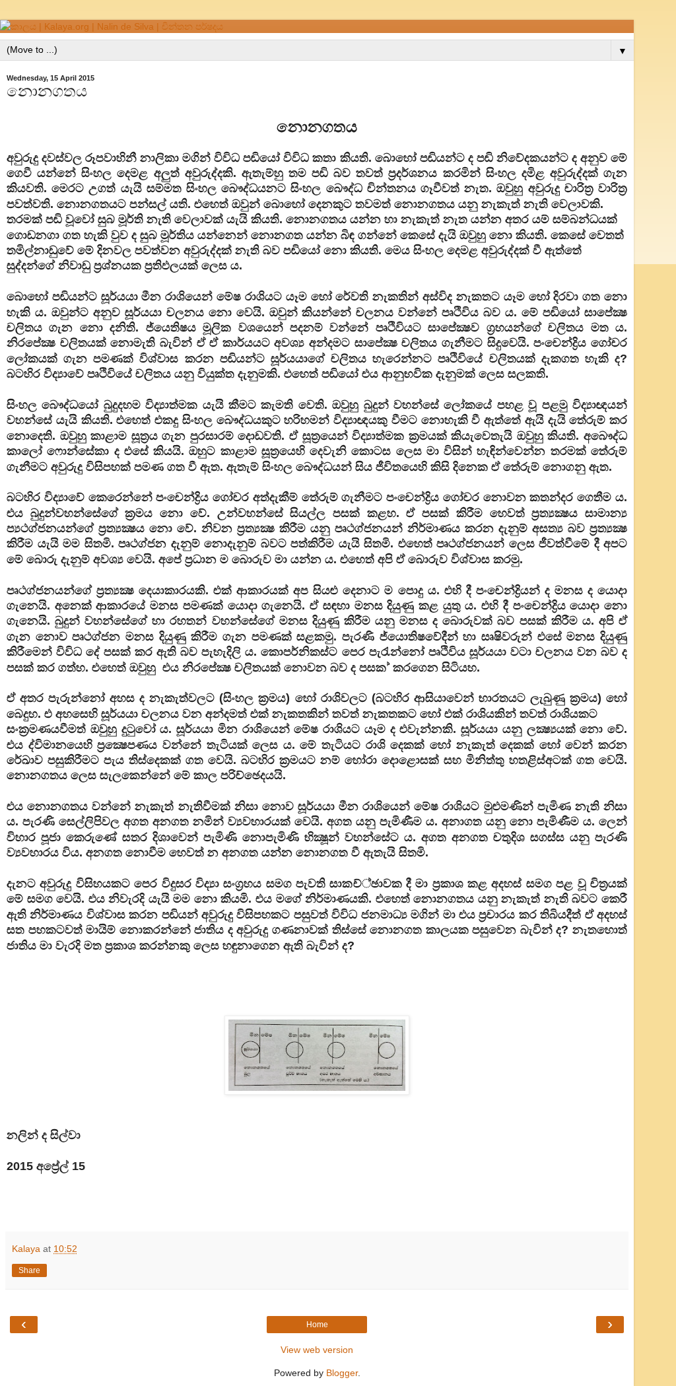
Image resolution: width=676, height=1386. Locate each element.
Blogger (342, 1373)
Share (29, 1270)
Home (317, 1324)
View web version (317, 1349)
